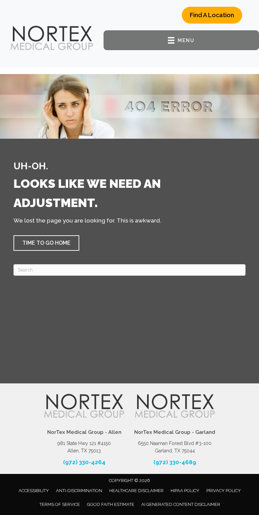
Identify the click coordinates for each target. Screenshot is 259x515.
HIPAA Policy (185, 490)
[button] (46, 243)
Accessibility (34, 490)
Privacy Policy (223, 490)
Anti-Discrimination (79, 490)
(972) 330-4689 (174, 462)
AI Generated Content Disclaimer (180, 504)
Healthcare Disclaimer (136, 490)
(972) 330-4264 (84, 462)
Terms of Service (59, 504)
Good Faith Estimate (110, 504)
